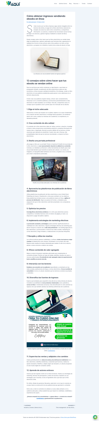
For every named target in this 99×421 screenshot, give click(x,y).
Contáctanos (51, 350)
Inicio (55, 3)
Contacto (89, 3)
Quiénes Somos (63, 3)
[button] (79, 3)
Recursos (75, 3)
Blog (70, 3)
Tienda (83, 3)
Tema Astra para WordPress (68, 417)
